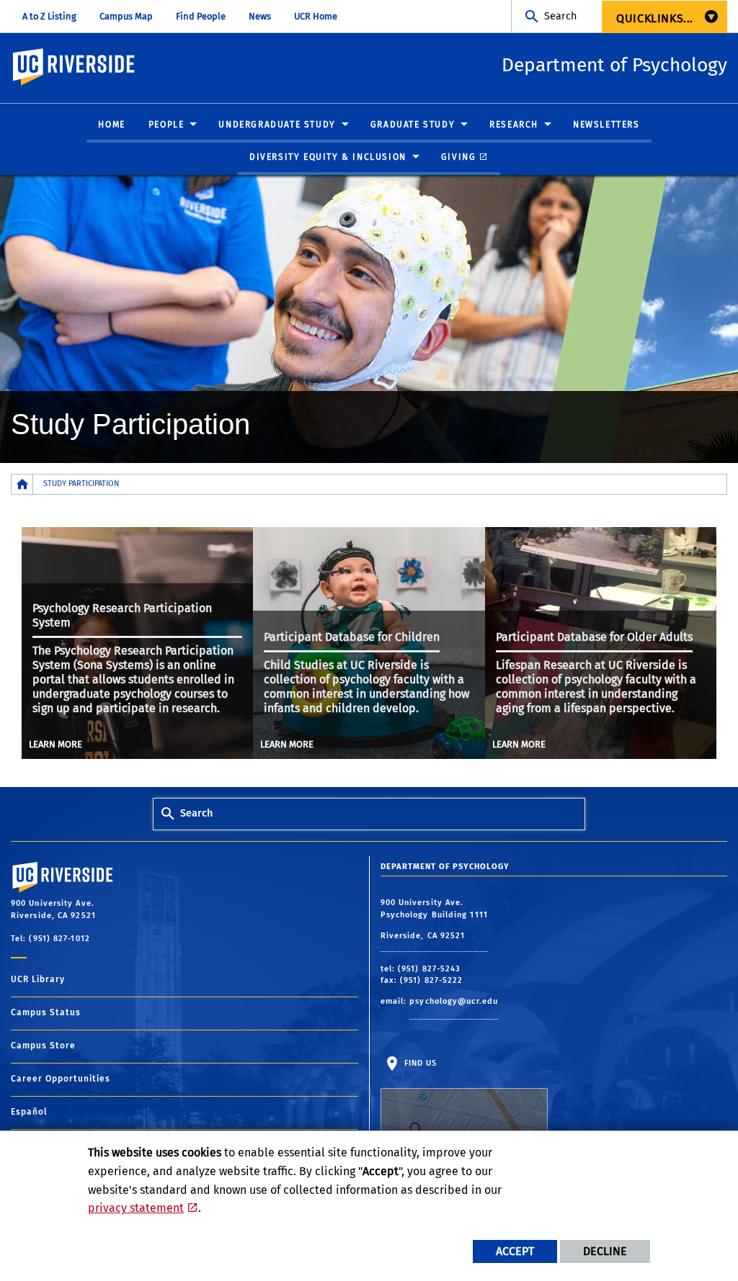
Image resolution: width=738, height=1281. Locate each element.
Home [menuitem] (111, 125)
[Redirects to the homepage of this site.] (22, 484)
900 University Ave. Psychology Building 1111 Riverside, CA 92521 (434, 919)
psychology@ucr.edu (453, 1001)
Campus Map (126, 16)
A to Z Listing (49, 16)
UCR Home (315, 16)
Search (560, 16)
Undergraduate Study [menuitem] (276, 125)
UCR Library (38, 979)
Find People (201, 16)
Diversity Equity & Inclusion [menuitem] (327, 157)
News (260, 16)
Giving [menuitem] (458, 157)
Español (29, 1112)
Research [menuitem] (513, 125)
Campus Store (43, 1045)
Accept (515, 1251)
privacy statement (136, 1208)
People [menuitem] (166, 125)
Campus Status (46, 1012)
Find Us (419, 1063)
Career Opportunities (60, 1079)
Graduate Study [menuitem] (412, 125)
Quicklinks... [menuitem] (654, 18)
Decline (605, 1251)
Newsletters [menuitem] (606, 125)
